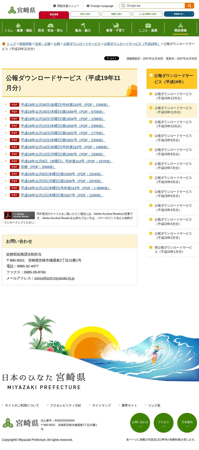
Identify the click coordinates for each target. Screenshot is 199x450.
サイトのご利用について (22, 405)
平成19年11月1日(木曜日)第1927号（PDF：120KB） (62, 195)
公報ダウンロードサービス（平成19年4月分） (173, 207)
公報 (57, 43)
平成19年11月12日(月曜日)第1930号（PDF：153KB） (63, 154)
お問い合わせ (140, 422)
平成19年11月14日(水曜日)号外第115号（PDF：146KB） (65, 147)
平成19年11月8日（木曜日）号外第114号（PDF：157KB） (67, 161)
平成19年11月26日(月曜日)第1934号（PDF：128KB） (63, 119)
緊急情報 (54, 14)
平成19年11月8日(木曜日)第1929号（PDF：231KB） (62, 174)
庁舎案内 (187, 422)
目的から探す (85, 14)
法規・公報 (43, 43)
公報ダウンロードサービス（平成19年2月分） (173, 235)
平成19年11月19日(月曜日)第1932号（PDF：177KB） (63, 133)
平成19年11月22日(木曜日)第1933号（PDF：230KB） (63, 126)
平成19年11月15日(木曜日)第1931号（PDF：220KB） (63, 140)
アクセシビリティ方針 (65, 405)
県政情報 (25, 43)
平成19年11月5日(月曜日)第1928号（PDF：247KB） (62, 181)
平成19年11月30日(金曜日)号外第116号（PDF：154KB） (65, 105)
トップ (11, 43)
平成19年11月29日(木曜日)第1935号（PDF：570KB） (63, 112)
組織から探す (116, 14)
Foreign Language (102, 5)
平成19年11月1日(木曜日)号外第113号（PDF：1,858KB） (66, 188)
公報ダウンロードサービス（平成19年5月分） (173, 194)
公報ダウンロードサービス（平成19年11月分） (173, 110)
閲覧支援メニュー (68, 5)
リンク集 (154, 405)
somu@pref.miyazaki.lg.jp (54, 278)
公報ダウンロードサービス (82, 43)
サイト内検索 (123, 5)
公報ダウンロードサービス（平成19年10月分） (173, 124)
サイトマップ (101, 405)
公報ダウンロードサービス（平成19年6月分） (173, 180)
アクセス (163, 422)
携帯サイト (129, 405)
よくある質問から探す (148, 14)
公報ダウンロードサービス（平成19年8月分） (173, 152)
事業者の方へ (179, 14)
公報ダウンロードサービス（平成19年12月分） (173, 96)
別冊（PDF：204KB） (38, 167)
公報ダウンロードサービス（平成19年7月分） (173, 166)
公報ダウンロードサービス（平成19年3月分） (173, 221)
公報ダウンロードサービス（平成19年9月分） (173, 138)
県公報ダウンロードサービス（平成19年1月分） (173, 249)
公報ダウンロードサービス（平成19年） (132, 43)
